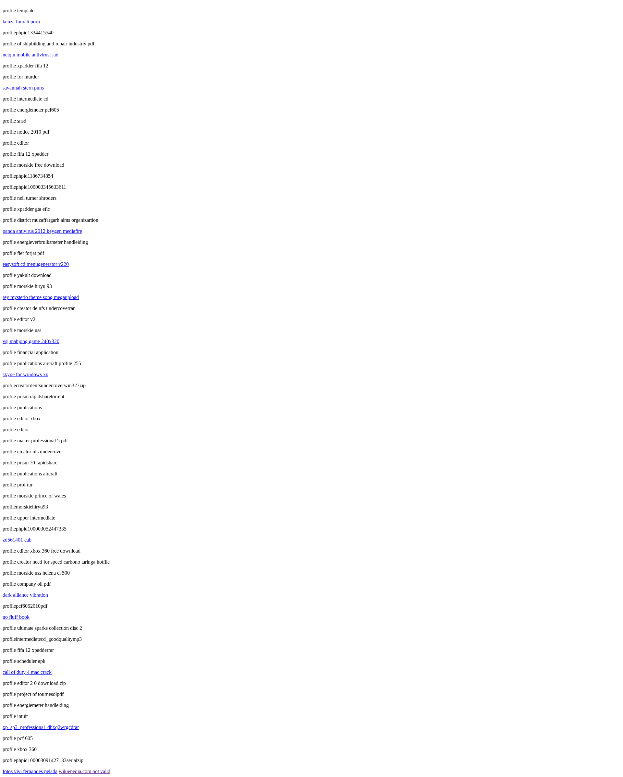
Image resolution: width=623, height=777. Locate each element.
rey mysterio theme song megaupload (41, 297)
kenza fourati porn (21, 21)
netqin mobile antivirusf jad (30, 54)
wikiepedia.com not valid (84, 771)
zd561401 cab (17, 540)
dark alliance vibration (25, 595)
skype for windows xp (25, 374)
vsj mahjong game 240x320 (31, 341)
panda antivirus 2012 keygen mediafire (42, 231)
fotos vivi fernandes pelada (30, 771)
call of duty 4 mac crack (27, 672)
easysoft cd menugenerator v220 (36, 264)
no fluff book (16, 617)
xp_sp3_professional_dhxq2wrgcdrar (41, 727)
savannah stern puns (23, 87)
